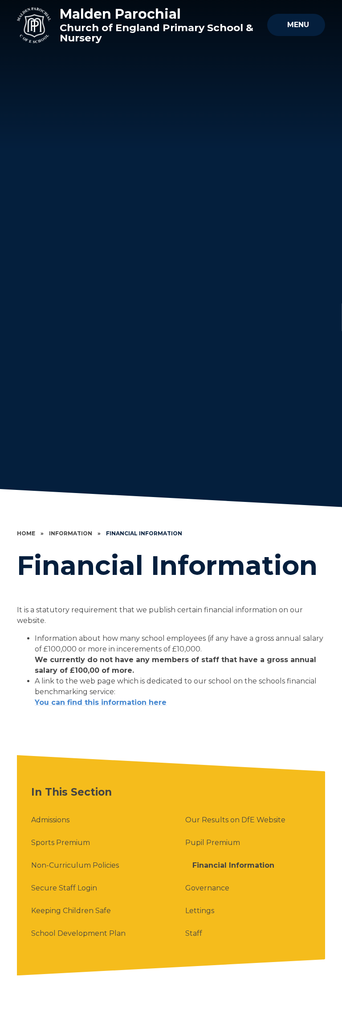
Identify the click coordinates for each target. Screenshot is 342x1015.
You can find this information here (101, 702)
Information (70, 533)
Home (26, 533)
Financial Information (144, 533)
